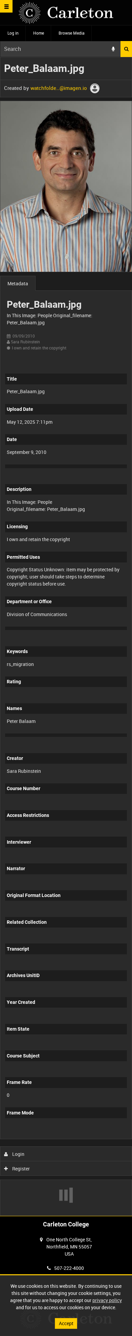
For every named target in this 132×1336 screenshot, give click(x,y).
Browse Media (72, 33)
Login (17, 1154)
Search (126, 49)
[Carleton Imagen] (66, 13)
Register (20, 1168)
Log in (13, 33)
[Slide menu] (6, 6)
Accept (66, 1323)
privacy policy (107, 1300)
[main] (66, 636)
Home (38, 33)
